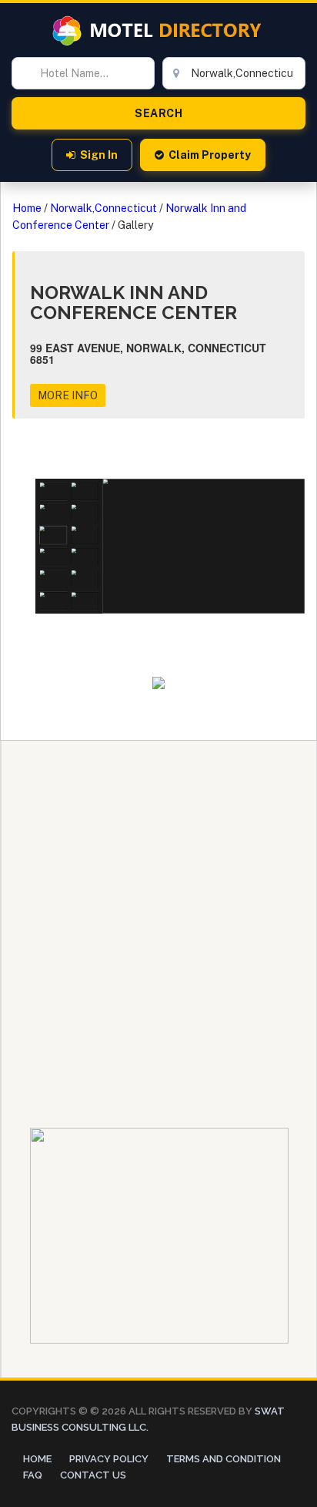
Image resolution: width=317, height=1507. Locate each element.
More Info (68, 395)
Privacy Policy (108, 1459)
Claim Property (210, 155)
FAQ (32, 1475)
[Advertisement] (158, 899)
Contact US (93, 1475)
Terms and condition (223, 1459)
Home (27, 208)
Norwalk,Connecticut (103, 208)
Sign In (99, 155)
